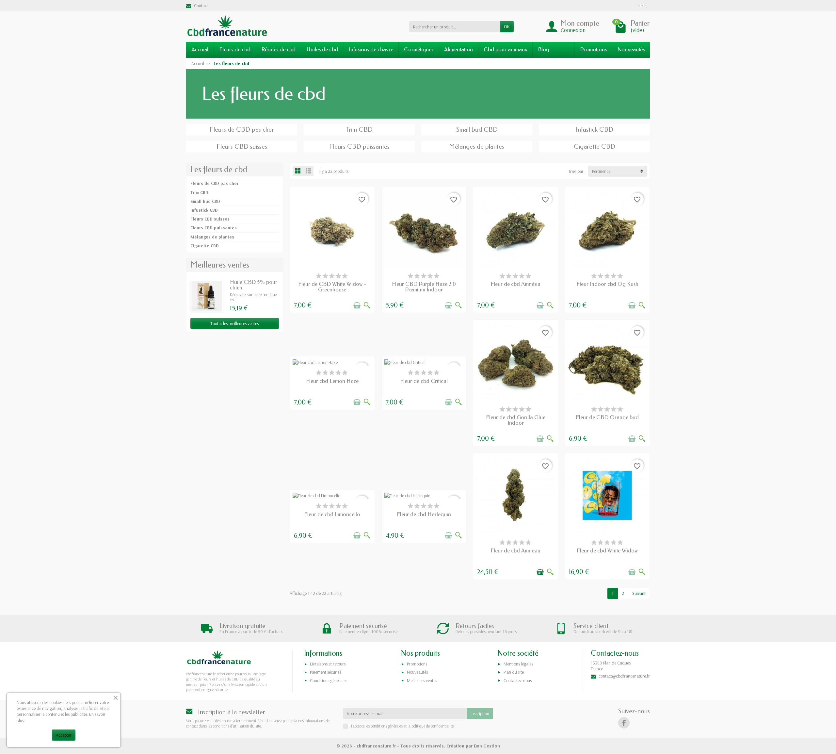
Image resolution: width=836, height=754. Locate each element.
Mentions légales (518, 664)
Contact (201, 5)
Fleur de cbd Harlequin (424, 514)
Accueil (199, 49)
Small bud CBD (205, 201)
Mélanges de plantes (212, 237)
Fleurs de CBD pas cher (214, 183)
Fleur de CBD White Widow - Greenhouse (332, 287)
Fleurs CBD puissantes (213, 228)
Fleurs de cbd (234, 49)
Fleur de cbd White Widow (607, 551)
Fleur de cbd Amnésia (515, 284)
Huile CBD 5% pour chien (253, 285)
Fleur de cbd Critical (424, 381)
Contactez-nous (518, 680)
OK (507, 26)
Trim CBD (199, 192)
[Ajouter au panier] (357, 305)
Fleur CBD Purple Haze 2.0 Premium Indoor (424, 287)
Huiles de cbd (322, 49)
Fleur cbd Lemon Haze (332, 381)
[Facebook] (624, 723)
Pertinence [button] (601, 171)
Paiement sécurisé (325, 672)
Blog (543, 49)
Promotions (593, 49)
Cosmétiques (418, 49)
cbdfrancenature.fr (376, 746)
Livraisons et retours (328, 664)
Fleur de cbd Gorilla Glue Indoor (515, 420)
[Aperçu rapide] (367, 305)
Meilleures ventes (422, 680)
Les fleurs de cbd (218, 169)
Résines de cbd (278, 49)
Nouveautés (631, 49)
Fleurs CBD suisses (210, 219)
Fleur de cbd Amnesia (515, 551)
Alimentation (458, 49)
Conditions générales (328, 680)
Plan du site (514, 672)
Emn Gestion (487, 746)
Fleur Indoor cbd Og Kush (607, 284)
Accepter (64, 735)
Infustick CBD (204, 210)
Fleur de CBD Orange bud (607, 417)
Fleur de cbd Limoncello (332, 514)
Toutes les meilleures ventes (234, 323)
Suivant (639, 593)
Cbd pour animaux (505, 49)
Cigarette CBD (204, 246)
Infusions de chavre (371, 49)
